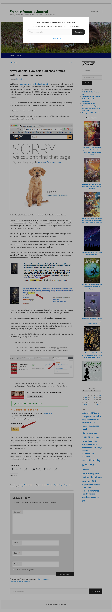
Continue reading (56, 38)
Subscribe (79, 32)
